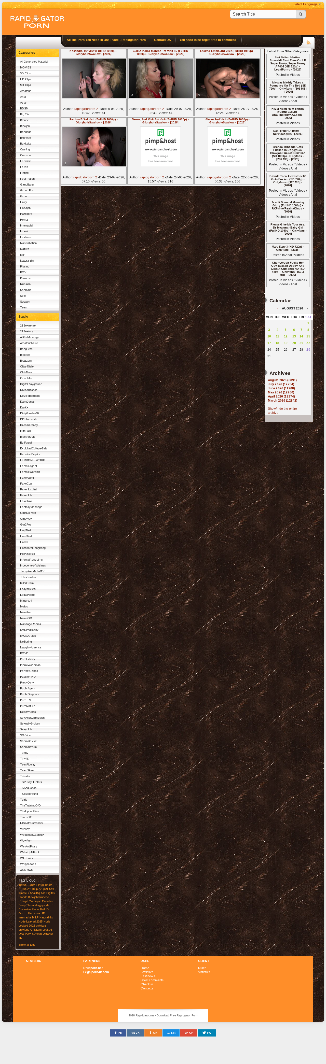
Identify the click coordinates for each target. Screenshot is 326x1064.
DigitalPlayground (31, 384)
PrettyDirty (27, 682)
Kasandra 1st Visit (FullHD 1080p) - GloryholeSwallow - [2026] (93, 52)
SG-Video (26, 735)
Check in (147, 984)
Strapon (25, 301)
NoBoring (26, 641)
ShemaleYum (28, 746)
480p (35, 888)
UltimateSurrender (31, 823)
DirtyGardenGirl (30, 413)
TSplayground (29, 793)
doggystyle (42, 905)
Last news (148, 976)
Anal (23, 96)
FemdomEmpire (30, 454)
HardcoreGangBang (33, 547)
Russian (25, 284)
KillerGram (26, 583)
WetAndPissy (28, 846)
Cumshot (26, 155)
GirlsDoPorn (28, 512)
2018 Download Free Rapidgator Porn (37, 22)
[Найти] (301, 14)
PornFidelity (27, 659)
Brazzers (26, 360)
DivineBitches (28, 389)
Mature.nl (26, 600)
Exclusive (25, 909)
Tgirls (23, 799)
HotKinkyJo (27, 553)
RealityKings (28, 711)
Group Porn (27, 190)
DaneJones (27, 401)
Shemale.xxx (28, 741)
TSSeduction (28, 787)
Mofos (24, 606)
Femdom (25, 161)
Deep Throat (27, 905)
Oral (21, 933)
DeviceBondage (30, 395)
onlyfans (41, 925)
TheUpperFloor (29, 811)
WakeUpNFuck (30, 852)
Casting (25, 149)
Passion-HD (27, 676)
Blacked (25, 354)
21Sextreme (27, 325)
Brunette (25, 137)
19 (286, 343)
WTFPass (26, 858)
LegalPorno (27, 594)
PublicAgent (27, 688)
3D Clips (25, 73)
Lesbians (26, 237)
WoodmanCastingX (32, 834)
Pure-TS (25, 700)
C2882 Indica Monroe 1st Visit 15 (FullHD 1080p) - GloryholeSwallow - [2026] (160, 52)
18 (277, 343)
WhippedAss (28, 864)
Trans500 (26, 817)
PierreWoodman (30, 664)
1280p (31, 884)
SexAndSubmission (32, 717)
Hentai (24, 219)
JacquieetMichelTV (32, 571)
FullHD (44, 909)
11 (277, 336)
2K (29, 888)
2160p (22, 888)
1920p (48, 884)
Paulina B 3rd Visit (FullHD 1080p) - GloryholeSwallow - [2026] (94, 121)
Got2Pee (25, 524)
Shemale (25, 289)
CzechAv (26, 378)
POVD (24, 653)
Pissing (24, 266)
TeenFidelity (27, 764)
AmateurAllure (29, 343)
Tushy (24, 752)
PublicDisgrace (29, 694)
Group (24, 196)
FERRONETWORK (32, 460)
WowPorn (26, 840)
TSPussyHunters (31, 782)
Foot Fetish (27, 178)
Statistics (147, 972)
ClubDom (26, 372)
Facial (35, 909)
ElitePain (25, 430)
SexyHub (26, 729)
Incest (24, 231)
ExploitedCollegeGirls (33, 448)
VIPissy (25, 828)
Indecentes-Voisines (33, 565)
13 (294, 336)
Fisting (24, 172)
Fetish (24, 166)
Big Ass (41, 893)
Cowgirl (23, 901)
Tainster (25, 776)
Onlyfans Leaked (41, 929)
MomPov (25, 612)
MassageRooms (30, 624)
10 (269, 336)
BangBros (26, 348)
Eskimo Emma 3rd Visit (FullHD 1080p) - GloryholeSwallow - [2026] (227, 52)
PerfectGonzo (29, 670)
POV (23, 272)
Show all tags (27, 944)
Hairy (23, 202)
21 (301, 343)
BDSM (24, 108)
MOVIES (25, 67)
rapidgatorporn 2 (86, 109)
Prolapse (25, 278)
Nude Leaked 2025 (31, 921)
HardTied (26, 536)
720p (41, 888)
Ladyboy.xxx (28, 588)
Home (145, 968)
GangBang (27, 184)
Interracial (26, 225)
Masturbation (28, 243)
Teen (23, 307)
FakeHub (26, 495)
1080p (22, 884)
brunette (43, 897)
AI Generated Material (34, 61)
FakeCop (26, 483)
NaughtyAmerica (30, 647)
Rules (202, 968)
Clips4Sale (26, 366)
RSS (309, 42)
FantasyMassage (31, 506)
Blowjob (25, 125)
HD (43, 913)
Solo (23, 295)
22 (308, 343)
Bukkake (25, 143)
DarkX (24, 407)
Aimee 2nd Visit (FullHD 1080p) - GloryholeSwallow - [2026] (227, 121)
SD (34, 933)
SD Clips (25, 85)
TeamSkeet (27, 770)
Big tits (50, 893)
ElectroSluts (27, 436)
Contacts (147, 988)
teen (39, 933)
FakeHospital (28, 489)
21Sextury (26, 331)
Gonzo (23, 913)
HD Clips (25, 79)
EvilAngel (26, 442)
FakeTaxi (26, 501)
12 (286, 336)
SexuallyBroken (30, 723)
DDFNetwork (28, 419)
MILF (35, 917)
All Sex (49, 888)
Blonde (24, 120)
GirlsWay (26, 518)
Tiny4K (24, 758)
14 (301, 336)
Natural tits (27, 260)
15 (308, 336)
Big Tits (25, 114)
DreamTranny (29, 425)
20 (294, 343)
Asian (23, 102)
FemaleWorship (30, 471)
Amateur (25, 90)
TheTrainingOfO (30, 805)
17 (269, 343)
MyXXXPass (28, 635)
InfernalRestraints (31, 559)
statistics (204, 972)
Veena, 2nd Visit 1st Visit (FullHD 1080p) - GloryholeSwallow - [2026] (160, 121)
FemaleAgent (28, 465)
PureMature (27, 705)
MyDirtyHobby (29, 629)
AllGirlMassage (29, 337)
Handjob (25, 207)
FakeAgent (27, 477)
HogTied (25, 530)
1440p (40, 884)
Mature (24, 248)
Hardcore (26, 213)
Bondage (25, 131)
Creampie (35, 901)
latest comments (152, 980)
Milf (22, 254)
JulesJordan (28, 577)
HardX (24, 542)
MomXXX (26, 618)
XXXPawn (26, 869)
